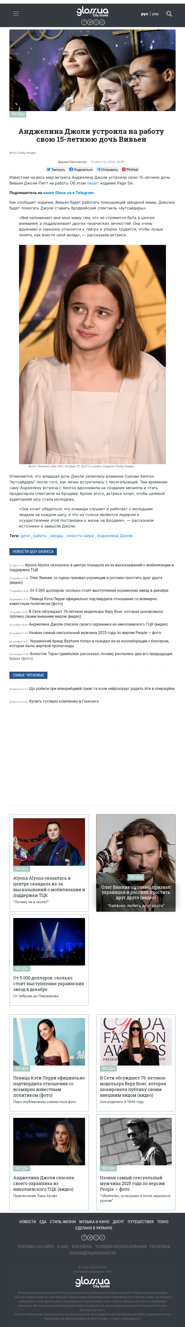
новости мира (80, 535)
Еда (43, 1221)
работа (39, 535)
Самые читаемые (28, 675)
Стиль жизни (63, 1221)
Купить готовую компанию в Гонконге (54, 701)
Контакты (82, 1246)
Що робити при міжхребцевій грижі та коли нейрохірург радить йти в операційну (92, 688)
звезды (56, 535)
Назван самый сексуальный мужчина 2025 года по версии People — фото (85, 632)
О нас (62, 1246)
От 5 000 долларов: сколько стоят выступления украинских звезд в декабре (89, 590)
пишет (93, 183)
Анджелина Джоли (115, 535)
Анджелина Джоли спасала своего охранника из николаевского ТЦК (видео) (89, 624)
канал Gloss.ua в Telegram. (69, 192)
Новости (27, 1221)
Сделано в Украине (93, 1228)
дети (25, 535)
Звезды (18, 114)
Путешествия (141, 1221)
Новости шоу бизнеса (33, 551)
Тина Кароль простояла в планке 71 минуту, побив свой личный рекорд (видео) (91, 666)
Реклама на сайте (35, 1246)
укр (155, 13)
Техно (162, 1221)
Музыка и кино (94, 1221)
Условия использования (120, 1246)
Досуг (118, 1221)
